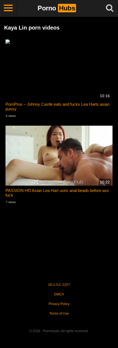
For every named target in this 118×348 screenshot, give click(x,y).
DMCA (59, 294)
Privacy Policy (59, 304)
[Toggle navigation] (8, 8)
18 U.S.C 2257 (59, 285)
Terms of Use (59, 313)
